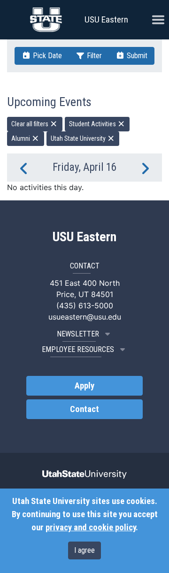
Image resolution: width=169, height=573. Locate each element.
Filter (93, 55)
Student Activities (93, 124)
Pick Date (46, 55)
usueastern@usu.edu (84, 316)
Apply (84, 386)
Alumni (21, 138)
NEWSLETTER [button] (78, 334)
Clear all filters (30, 124)
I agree (84, 550)
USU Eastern (106, 19)
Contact (84, 409)
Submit (136, 55)
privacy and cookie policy (91, 527)
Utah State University (79, 138)
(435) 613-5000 (84, 305)
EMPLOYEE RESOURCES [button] (78, 349)
